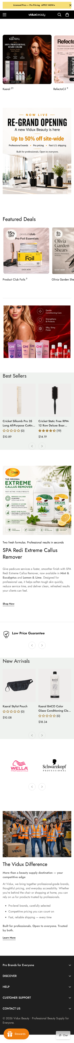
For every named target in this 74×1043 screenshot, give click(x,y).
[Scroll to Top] (67, 1023)
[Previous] (32, 446)
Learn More (9, 937)
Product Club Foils (15, 279)
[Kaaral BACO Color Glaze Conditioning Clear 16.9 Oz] (54, 685)
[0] (67, 15)
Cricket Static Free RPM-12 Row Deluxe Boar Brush (53, 423)
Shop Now (8, 604)
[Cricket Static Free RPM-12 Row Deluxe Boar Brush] (54, 400)
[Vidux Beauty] (37, 15)
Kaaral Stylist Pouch (15, 706)
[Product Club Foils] (26, 251)
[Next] (42, 446)
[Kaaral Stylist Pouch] (19, 685)
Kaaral (8, 89)
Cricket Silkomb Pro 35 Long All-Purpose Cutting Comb (18, 423)
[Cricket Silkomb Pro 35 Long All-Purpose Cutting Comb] (19, 400)
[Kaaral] (27, 59)
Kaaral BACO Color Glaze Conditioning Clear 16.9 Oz (54, 708)
